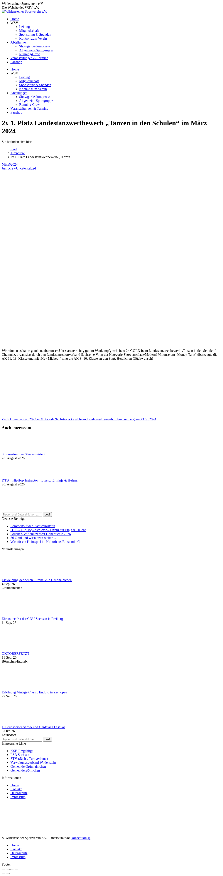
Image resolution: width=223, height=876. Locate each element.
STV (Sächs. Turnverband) (29, 758)
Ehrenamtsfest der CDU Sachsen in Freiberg (32, 619)
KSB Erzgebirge (21, 751)
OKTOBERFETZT (15, 653)
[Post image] (14, 450)
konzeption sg (81, 838)
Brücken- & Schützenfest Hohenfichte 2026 (40, 534)
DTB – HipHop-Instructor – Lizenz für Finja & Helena (40, 480)
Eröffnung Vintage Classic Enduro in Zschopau (34, 692)
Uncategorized (26, 168)
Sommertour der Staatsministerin (24, 454)
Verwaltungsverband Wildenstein (33, 762)
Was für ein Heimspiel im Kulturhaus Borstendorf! (45, 542)
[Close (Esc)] (3, 869)
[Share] (8, 869)
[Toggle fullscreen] (12, 869)
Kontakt (16, 789)
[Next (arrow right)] (8, 873)
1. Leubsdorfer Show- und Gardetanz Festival (33, 727)
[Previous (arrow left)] (3, 873)
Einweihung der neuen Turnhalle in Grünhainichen (37, 580)
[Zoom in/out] (16, 869)
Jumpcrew (9, 168)
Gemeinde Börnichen (25, 770)
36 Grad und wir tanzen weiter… (33, 538)
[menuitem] (14, 19)
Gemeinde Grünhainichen (28, 766)
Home (14, 785)
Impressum (17, 797)
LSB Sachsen (19, 755)
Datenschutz (18, 793)
